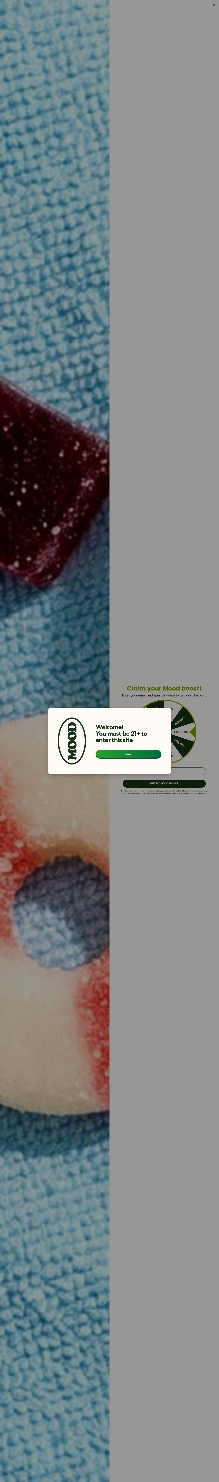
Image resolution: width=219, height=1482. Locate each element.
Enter (128, 754)
